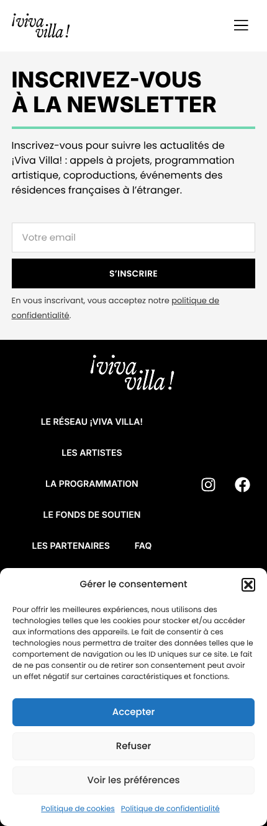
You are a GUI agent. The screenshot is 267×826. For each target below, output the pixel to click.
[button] (248, 585)
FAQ (143, 546)
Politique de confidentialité (170, 809)
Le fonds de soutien (91, 515)
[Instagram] (208, 484)
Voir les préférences (133, 780)
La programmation (91, 484)
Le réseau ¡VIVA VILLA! (92, 422)
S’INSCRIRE (133, 273)
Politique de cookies (78, 809)
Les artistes (91, 453)
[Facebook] (242, 484)
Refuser (133, 746)
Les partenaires (70, 546)
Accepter (133, 712)
